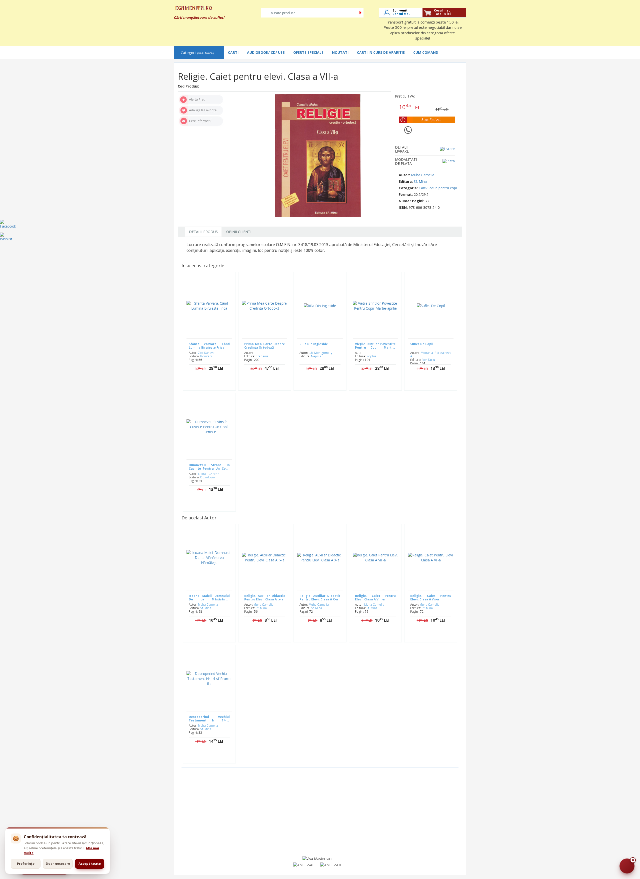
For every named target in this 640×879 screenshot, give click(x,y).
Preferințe (25, 863)
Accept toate (89, 863)
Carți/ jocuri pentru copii (438, 188)
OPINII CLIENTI (238, 231)
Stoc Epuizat (268, 384)
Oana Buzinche (208, 474)
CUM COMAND (425, 52)
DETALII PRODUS (203, 231)
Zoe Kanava (206, 353)
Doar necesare (58, 863)
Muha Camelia (422, 175)
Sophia (371, 356)
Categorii (197, 52)
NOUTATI (340, 52)
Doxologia (207, 477)
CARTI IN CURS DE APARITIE (381, 52)
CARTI (233, 52)
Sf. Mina (420, 181)
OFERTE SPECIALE (308, 52)
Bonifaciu (207, 356)
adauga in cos (213, 384)
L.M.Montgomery (320, 353)
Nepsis (316, 356)
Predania (262, 356)
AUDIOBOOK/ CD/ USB (266, 52)
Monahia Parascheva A (430, 354)
